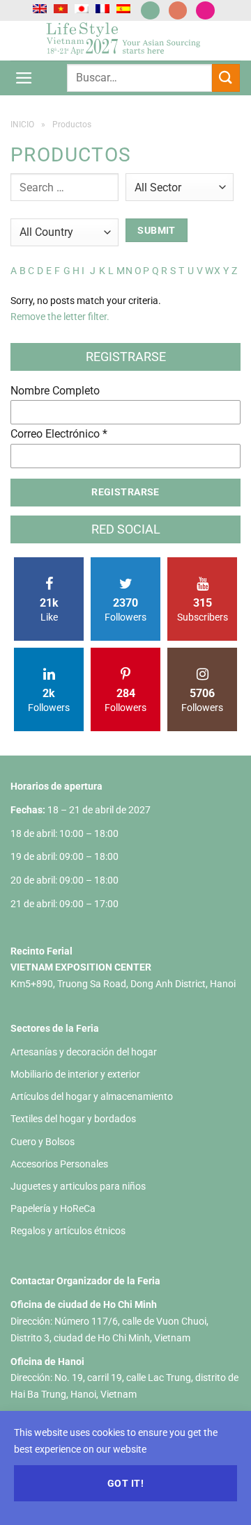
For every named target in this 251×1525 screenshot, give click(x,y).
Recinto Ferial (41, 951)
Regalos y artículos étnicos (68, 1230)
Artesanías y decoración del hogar (83, 1051)
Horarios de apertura (56, 786)
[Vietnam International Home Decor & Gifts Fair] (125, 41)
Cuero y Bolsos (42, 1141)
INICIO (22, 124)
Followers (125, 609)
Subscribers (202, 609)
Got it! (125, 1483)
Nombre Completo (55, 390)
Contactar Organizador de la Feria (85, 1280)
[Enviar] (226, 77)
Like (49, 609)
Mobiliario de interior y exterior (75, 1074)
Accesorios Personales (59, 1163)
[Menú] (24, 78)
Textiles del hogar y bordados (73, 1118)
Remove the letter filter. (59, 316)
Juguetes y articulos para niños (78, 1186)
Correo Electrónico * (58, 433)
